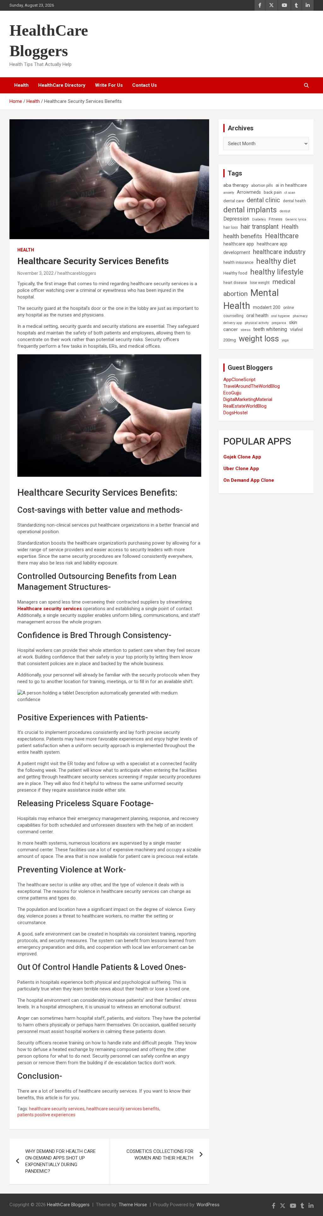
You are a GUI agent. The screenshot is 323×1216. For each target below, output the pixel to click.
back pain (273, 192)
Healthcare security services (49, 608)
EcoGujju (232, 393)
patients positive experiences (46, 1114)
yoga (285, 340)
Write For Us (109, 85)
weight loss (259, 338)
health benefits (242, 236)
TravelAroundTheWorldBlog (251, 386)
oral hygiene (280, 316)
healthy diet (276, 261)
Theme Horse (133, 1204)
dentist (285, 211)
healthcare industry (279, 252)
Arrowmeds (249, 192)
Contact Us (144, 85)
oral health (257, 315)
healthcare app (238, 244)
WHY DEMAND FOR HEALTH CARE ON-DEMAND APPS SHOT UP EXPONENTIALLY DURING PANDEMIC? (60, 1161)
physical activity (257, 323)
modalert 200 (266, 307)
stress (245, 330)
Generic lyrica (295, 219)
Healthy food (235, 273)
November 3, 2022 (35, 273)
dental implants (250, 209)
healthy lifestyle (276, 272)
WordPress (208, 1204)
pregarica (279, 323)
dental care (233, 200)
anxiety (228, 193)
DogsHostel (235, 413)
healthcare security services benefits (122, 1108)
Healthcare (282, 236)
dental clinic (263, 200)
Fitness (275, 219)
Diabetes (259, 219)
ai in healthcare (291, 185)
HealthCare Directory (61, 85)
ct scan (290, 193)
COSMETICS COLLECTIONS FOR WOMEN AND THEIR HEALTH (159, 1154)
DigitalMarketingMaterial (247, 399)
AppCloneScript (239, 379)
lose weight (260, 282)
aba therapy (235, 185)
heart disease (235, 282)
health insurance (238, 262)
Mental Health (251, 299)
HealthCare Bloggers (68, 1204)
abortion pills (262, 185)
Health (21, 85)
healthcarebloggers (76, 273)
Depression (236, 219)
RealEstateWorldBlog (245, 406)
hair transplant (260, 226)
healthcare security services (57, 1108)
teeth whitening (270, 329)
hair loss (230, 227)
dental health (294, 201)
